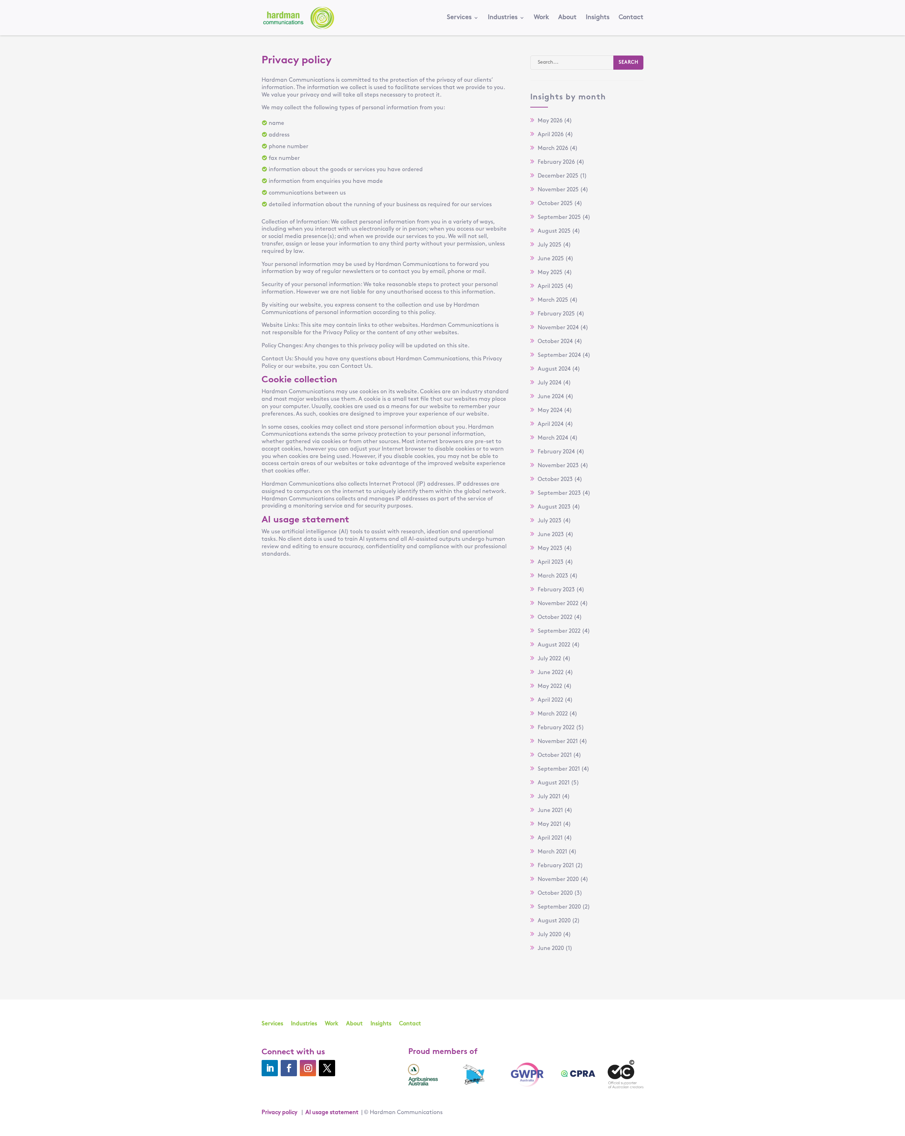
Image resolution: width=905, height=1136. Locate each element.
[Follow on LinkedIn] (270, 1068)
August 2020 (554, 921)
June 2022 (551, 673)
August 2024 (554, 369)
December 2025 (558, 176)
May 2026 (550, 121)
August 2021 (554, 783)
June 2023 (551, 535)
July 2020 (549, 935)
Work (541, 18)
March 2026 (553, 148)
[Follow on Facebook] (289, 1068)
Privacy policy (279, 1112)
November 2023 (558, 466)
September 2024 (559, 355)
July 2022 (549, 659)
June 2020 (551, 948)
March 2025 (553, 300)
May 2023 (550, 548)
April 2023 (551, 562)
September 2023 (559, 493)
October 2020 (555, 893)
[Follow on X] (327, 1068)
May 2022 (550, 686)
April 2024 (551, 424)
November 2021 (558, 741)
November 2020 (558, 879)
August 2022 (554, 645)
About (567, 18)
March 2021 (552, 852)
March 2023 (553, 576)
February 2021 (556, 866)
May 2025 (550, 273)
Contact (631, 18)
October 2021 (555, 755)
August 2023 (554, 507)
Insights (597, 18)
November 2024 (558, 328)
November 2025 (558, 190)
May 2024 (550, 410)
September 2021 (559, 769)
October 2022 (555, 617)
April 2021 (550, 838)
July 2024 (549, 383)
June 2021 (550, 810)
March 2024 (553, 438)
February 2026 (556, 162)
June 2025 (551, 259)
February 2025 (556, 314)
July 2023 (549, 521)
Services (459, 18)
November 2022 (558, 604)
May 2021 (549, 824)
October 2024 (555, 341)
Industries (503, 18)
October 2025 (555, 204)
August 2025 (554, 231)
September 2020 (559, 907)
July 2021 (549, 797)
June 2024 (551, 397)
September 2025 (559, 217)
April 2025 (551, 286)
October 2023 (555, 479)
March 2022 (553, 714)
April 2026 (551, 135)
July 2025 (549, 245)
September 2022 (559, 631)
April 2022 (550, 700)
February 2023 (556, 590)
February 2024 (556, 452)
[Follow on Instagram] (308, 1068)
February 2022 (556, 728)
